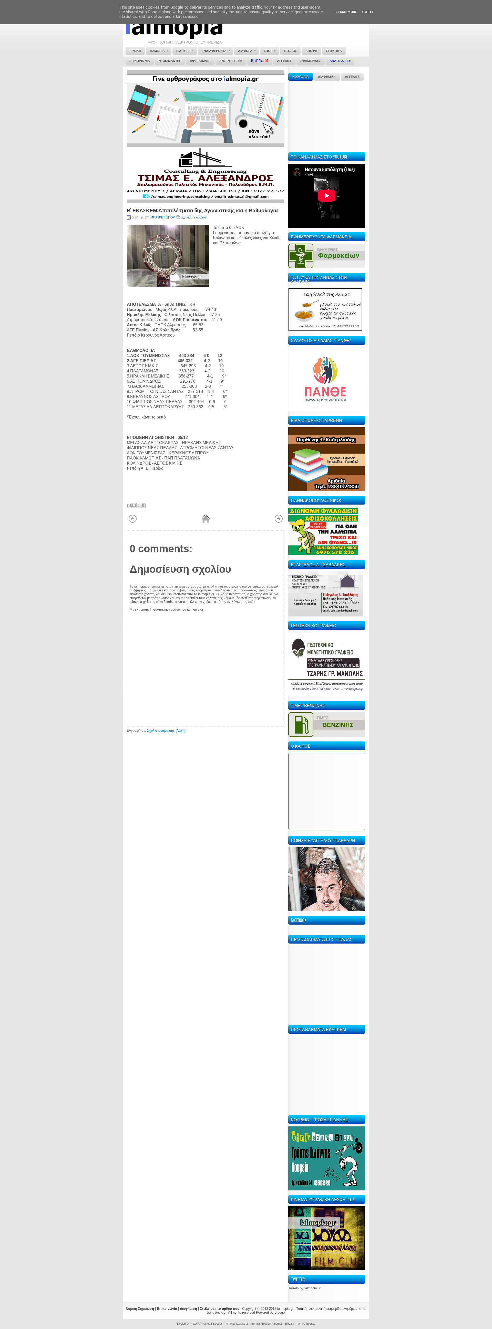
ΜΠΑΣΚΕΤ (157, 217)
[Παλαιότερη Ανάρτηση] (278, 522)
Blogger (280, 1312)
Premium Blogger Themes (266, 1323)
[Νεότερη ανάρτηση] (132, 522)
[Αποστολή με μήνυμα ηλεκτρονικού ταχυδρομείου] (129, 505)
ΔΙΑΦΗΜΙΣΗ (327, 77)
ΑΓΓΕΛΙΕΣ (352, 77)
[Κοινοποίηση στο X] (138, 505)
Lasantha (242, 1323)
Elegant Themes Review (300, 1323)
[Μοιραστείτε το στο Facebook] (143, 505)
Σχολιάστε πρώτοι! (194, 217)
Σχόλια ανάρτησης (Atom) (166, 730)
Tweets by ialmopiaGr (304, 1288)
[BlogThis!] (134, 505)
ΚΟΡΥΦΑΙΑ (300, 77)
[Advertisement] (326, 116)
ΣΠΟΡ (170, 217)
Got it (368, 12)
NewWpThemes (200, 1323)
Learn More (346, 12)
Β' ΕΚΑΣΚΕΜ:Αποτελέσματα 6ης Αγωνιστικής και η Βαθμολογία (202, 210)
